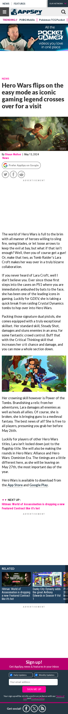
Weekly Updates (46, 675)
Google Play (38, 485)
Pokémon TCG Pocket (52, 20)
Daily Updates (20, 675)
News (6, 3)
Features (19, 3)
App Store (15, 485)
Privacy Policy (37, 698)
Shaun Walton (13, 154)
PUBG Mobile (27, 20)
